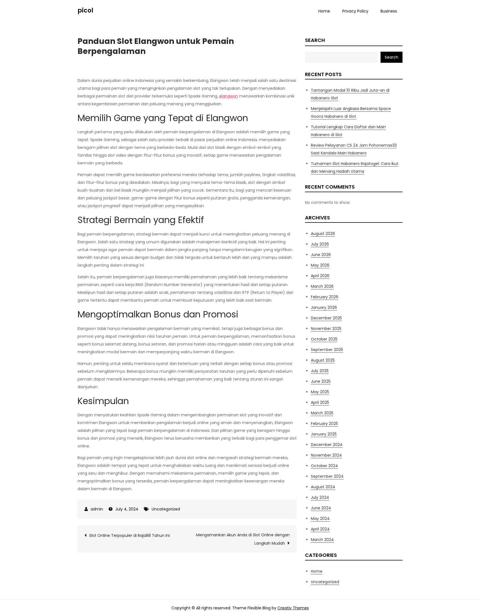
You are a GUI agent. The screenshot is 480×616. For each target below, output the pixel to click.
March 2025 (322, 413)
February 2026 (324, 297)
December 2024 (326, 444)
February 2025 (324, 423)
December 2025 (326, 318)
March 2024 (322, 539)
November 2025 (326, 328)
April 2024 (320, 529)
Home (324, 11)
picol (85, 10)
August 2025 (323, 360)
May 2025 (320, 392)
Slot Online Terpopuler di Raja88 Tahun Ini (129, 535)
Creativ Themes (293, 608)
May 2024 (320, 518)
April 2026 (320, 276)
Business (389, 11)
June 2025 (321, 381)
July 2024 (320, 497)
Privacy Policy (355, 11)
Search (315, 40)
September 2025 (327, 349)
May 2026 (320, 265)
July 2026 (320, 244)
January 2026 (324, 307)
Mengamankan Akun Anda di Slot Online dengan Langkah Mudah (243, 539)
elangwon (228, 96)
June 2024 (321, 508)
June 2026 (321, 254)
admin (97, 509)
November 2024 (326, 455)
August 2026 (323, 233)
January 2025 (324, 434)
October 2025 (324, 339)
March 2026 (322, 286)
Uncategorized (166, 509)
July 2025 (320, 371)
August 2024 (323, 487)
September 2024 (327, 476)
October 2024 (324, 466)
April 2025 (320, 402)
